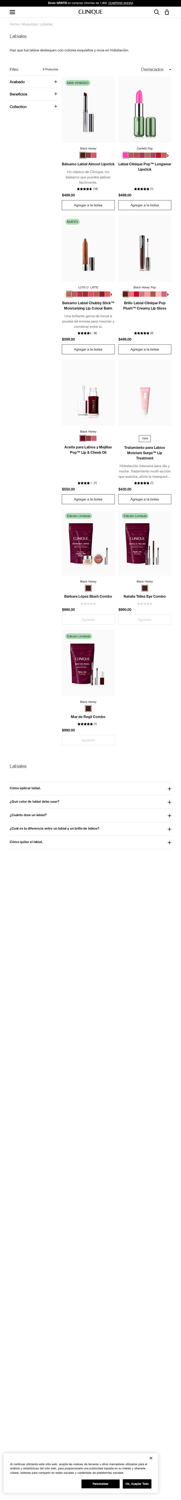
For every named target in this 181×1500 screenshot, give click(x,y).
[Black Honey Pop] (125, 294)
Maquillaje (29, 24)
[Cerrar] (151, 1458)
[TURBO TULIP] (91, 294)
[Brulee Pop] (153, 294)
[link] (88, 109)
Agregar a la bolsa (88, 205)
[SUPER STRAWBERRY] (80, 294)
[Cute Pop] (153, 155)
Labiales (46, 24)
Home (14, 24)
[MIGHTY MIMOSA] (107, 294)
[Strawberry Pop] (164, 294)
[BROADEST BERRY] (102, 294)
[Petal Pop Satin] (164, 155)
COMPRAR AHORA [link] (120, 3)
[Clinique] (90, 12)
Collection (18, 106)
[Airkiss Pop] (158, 294)
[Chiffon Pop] (142, 294)
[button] (167, 12)
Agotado (88, 619)
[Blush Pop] (131, 155)
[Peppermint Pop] (158, 155)
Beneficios (18, 94)
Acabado (17, 82)
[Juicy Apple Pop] (136, 294)
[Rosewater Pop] (131, 294)
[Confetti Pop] (125, 155)
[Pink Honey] (93, 155)
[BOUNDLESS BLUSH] (74, 294)
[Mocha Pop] (136, 155)
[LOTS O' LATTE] (69, 294)
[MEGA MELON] (96, 294)
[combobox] (141, 69)
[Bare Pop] (147, 155)
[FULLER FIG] (85, 294)
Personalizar (101, 1483)
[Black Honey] (82, 155)
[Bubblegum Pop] (147, 294)
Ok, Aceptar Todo (137, 1483)
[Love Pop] (142, 155)
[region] (81, 1473)
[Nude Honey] (88, 155)
